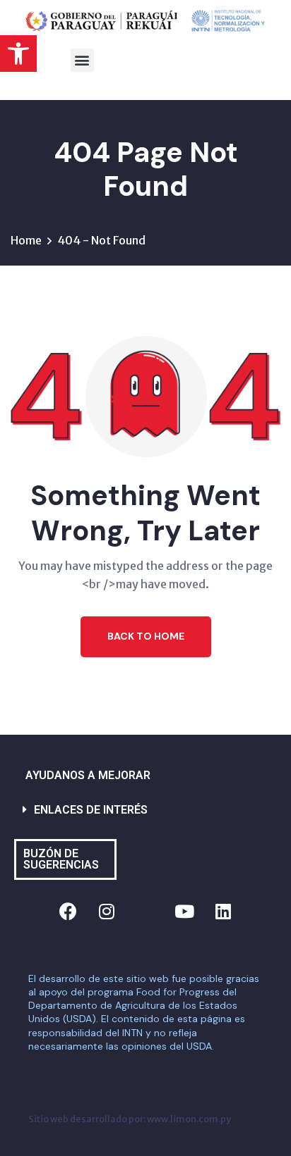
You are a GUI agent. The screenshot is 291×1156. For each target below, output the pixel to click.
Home (26, 240)
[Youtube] (184, 911)
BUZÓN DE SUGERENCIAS (61, 859)
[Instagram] (106, 911)
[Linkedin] (223, 911)
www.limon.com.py (189, 1118)
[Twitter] (145, 911)
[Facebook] (67, 911)
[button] (18, 53)
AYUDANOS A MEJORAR (87, 775)
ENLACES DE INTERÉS (91, 809)
